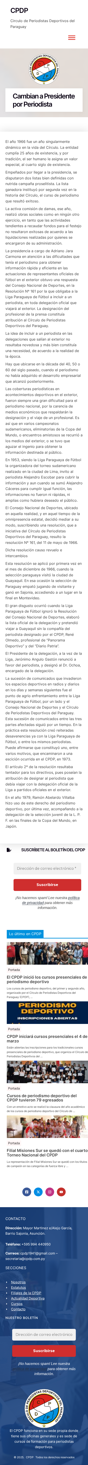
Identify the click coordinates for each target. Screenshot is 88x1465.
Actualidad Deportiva (27, 1298)
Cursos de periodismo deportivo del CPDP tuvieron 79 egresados (42, 1098)
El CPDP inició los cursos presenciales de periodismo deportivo (47, 979)
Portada (14, 970)
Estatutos (18, 1287)
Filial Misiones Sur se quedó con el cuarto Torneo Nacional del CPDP (47, 1152)
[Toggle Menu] (71, 38)
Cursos (17, 1304)
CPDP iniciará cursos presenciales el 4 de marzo (47, 1038)
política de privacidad (30, 1369)
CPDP (30, 1457)
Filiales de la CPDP (26, 1293)
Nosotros (18, 1282)
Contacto (18, 1309)
